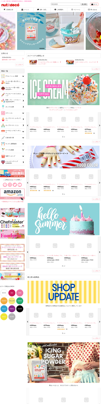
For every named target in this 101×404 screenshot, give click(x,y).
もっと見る (95, 69)
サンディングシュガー (56, 110)
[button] (42, 10)
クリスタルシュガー (71, 110)
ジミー (66, 107)
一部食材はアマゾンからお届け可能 (12, 201)
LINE (14, 180)
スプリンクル (53, 107)
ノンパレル (77, 107)
